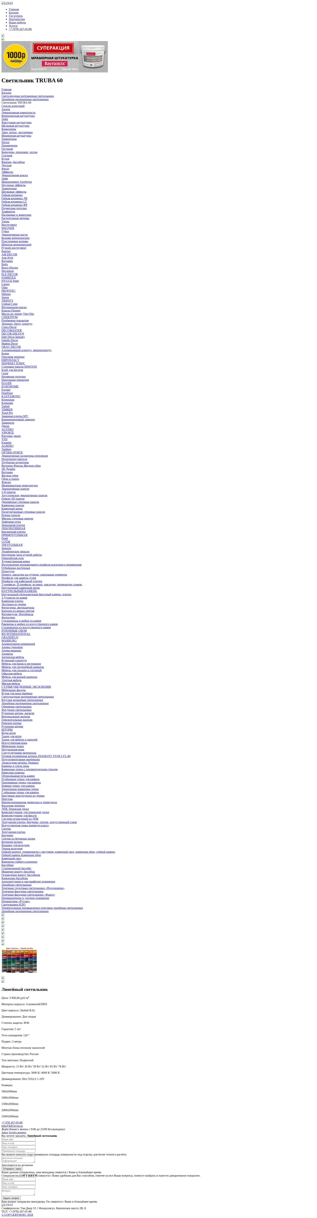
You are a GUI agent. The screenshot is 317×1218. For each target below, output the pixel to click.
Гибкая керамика (12, 195)
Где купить (16, 15)
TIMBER (7, 409)
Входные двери (11, 435)
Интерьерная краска (14, 307)
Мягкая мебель (10, 683)
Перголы (7, 799)
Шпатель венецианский (16, 244)
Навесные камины (13, 772)
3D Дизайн (8, 468)
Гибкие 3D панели (13, 498)
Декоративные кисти (14, 234)
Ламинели (7, 422)
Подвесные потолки (14, 208)
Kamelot (6, 442)
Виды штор (8, 733)
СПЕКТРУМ (9, 317)
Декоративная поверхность (18, 112)
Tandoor (6, 449)
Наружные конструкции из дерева (22, 795)
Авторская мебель (12, 657)
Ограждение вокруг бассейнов (20, 874)
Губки (5, 231)
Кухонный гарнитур (14, 660)
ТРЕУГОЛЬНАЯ (12, 544)
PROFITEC (8, 290)
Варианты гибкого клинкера (19, 861)
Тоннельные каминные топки (20, 789)
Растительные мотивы (15, 218)
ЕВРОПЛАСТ (10, 360)
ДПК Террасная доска (15, 808)
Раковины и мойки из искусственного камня (29, 624)
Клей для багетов (12, 369)
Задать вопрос (17, 1132)
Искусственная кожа (14, 742)
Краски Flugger (10, 310)
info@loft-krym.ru (12, 1125)
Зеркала (6, 548)
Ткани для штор (11, 736)
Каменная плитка (12, 600)
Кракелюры (8, 129)
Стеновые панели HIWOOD (19, 366)
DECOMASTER (11, 330)
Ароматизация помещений (18, 643)
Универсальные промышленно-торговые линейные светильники (42, 907)
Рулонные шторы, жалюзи (17, 713)
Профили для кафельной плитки (21, 581)
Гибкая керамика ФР (14, 204)
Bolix (4, 264)
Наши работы (17, 22)
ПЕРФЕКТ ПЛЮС (13, 363)
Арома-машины (11, 650)
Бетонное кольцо (12, 841)
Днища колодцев (12, 848)
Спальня (6, 155)
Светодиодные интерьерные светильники (27, 696)
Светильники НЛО (13, 904)
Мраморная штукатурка (16, 135)
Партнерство (17, 19)
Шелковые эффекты (13, 191)
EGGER (6, 383)
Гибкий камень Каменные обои (21, 855)
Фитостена (8, 617)
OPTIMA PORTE (12, 452)
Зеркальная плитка (13, 525)
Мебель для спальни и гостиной (21, 670)
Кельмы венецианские (15, 237)
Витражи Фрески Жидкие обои (21, 465)
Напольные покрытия (15, 379)
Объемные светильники (16, 706)
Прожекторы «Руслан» (15, 901)
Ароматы (7, 653)
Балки (5, 353)
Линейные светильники (16, 884)
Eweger (5, 389)
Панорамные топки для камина (21, 782)
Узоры (5, 221)
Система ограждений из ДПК (20, 818)
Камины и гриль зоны (15, 766)
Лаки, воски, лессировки (17, 132)
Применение (9, 145)
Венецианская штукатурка (18, 115)
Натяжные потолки (13, 376)
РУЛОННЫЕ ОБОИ (14, 630)
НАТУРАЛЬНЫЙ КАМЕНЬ (19, 591)
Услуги (13, 25)
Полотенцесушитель (14, 459)
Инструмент (9, 224)
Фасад (5, 168)
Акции (5, 109)
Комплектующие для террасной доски (25, 812)
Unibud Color (9, 303)
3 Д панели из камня (14, 597)
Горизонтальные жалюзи (16, 719)
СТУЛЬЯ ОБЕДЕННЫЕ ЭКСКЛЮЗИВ (26, 686)
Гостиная (7, 148)
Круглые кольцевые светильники (22, 700)
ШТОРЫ (7, 729)
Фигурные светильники (16, 709)
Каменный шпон (12, 508)
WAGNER (7, 228)
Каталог (14, 12)
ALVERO (7, 429)
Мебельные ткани (12, 746)
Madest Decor (9, 343)
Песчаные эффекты (13, 185)
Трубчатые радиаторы (15, 462)
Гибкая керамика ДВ (14, 198)
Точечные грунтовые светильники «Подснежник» (33, 888)
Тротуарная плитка (13, 832)
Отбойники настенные (15, 567)
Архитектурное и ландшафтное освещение (28, 881)
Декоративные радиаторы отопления (24, 455)
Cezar (4, 373)
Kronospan (7, 399)
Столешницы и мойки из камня (21, 620)
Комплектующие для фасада (19, 815)
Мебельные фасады (13, 690)
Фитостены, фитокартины (17, 607)
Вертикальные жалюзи (15, 716)
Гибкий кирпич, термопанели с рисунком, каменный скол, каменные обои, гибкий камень (58, 851)
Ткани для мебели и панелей (19, 739)
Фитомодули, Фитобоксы (17, 614)
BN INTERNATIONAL (15, 633)
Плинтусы (7, 571)
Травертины (9, 138)
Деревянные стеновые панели (20, 501)
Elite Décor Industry (13, 336)
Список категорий (13, 105)
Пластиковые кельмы (14, 241)
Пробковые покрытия (15, 320)
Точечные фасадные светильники (22, 891)
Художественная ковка (15, 561)
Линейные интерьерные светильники (25, 703)
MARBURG (9, 640)
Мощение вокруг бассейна (18, 871)
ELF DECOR (9, 274)
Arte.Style (7, 257)
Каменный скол (11, 858)
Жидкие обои (9, 475)
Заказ (4, 1132)
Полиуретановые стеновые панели (23, 511)
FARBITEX (8, 277)
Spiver (5, 297)
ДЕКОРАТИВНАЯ (13, 528)
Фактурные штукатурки (16, 122)
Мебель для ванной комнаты (19, 676)
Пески (5, 142)
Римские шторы (11, 723)
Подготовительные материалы (20, 759)
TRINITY (7, 300)
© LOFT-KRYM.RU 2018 (17, 1214)
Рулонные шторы (12, 726)
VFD (4, 439)
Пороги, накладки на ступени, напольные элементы (34, 574)
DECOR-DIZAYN (12, 333)
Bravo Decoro (9, 267)
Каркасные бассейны (14, 878)
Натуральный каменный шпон (20, 587)
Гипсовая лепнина (12, 356)
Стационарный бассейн (16, 868)
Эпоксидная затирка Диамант (20, 762)
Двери (5, 426)
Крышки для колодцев (15, 845)
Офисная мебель (11, 673)
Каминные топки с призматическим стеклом (29, 769)
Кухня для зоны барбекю (16, 693)
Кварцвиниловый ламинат (18, 419)
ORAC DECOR (11, 346)
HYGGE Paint (10, 280)
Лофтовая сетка (11, 521)
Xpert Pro (7, 412)
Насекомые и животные (16, 214)
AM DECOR (9, 254)
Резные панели (10, 515)
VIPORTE (7, 432)
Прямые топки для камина (18, 785)
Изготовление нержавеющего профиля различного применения (41, 564)
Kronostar (7, 402)
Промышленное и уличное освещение (25, 898)
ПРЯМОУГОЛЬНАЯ (14, 534)
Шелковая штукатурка (15, 125)
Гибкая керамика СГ (14, 201)
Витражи (7, 472)
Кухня (5, 158)
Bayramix (7, 261)
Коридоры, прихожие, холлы (19, 152)
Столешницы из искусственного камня (26, 627)
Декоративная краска (14, 175)
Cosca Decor (9, 327)
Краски (6, 251)
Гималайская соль (12, 558)
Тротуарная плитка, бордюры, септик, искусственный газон (39, 822)
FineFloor (7, 393)
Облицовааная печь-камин (18, 775)
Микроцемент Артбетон (16, 181)
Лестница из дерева (13, 604)
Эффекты (7, 171)
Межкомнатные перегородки (19, 485)
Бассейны (7, 865)
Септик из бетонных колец (18, 838)
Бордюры (7, 835)
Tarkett (5, 406)
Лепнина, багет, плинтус (16, 323)
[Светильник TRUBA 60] (2, 914)
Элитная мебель (11, 680)
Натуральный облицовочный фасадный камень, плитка (36, 594)
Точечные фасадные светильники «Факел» (28, 894)
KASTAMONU (11, 396)
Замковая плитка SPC (14, 416)
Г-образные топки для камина (20, 792)
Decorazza (7, 270)
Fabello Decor (9, 340)
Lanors (5, 284)
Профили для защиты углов (18, 577)
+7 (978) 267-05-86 (20, 29)
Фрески (6, 482)
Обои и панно (10, 478)
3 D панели (8, 492)
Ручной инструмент (13, 247)
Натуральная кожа (12, 749)
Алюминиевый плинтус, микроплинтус (26, 350)
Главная (14, 9)
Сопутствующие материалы (18, 752)
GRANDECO (9, 637)
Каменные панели (12, 505)
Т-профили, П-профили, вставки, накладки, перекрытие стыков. (41, 584)
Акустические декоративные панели (24, 495)
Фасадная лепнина (13, 805)
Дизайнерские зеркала (15, 551)
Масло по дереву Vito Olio (17, 313)
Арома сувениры (12, 647)
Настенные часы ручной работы (21, 554)
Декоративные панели (15, 488)
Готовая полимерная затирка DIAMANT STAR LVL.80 (35, 756)
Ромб (4, 538)
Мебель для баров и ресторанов (21, 663)
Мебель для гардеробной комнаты (22, 666)
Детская (6, 165)
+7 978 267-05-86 (12, 1122)
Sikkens (6, 294)
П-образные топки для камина (20, 779)
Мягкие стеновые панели (17, 518)
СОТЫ (5, 541)
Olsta (4, 287)
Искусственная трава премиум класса (25, 825)
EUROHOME (10, 386)
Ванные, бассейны (13, 162)
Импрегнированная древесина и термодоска (29, 802)
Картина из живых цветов (17, 610)
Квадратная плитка (13, 531)
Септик (6, 828)
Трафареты (8, 211)
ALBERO (7, 445)
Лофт (4, 119)
